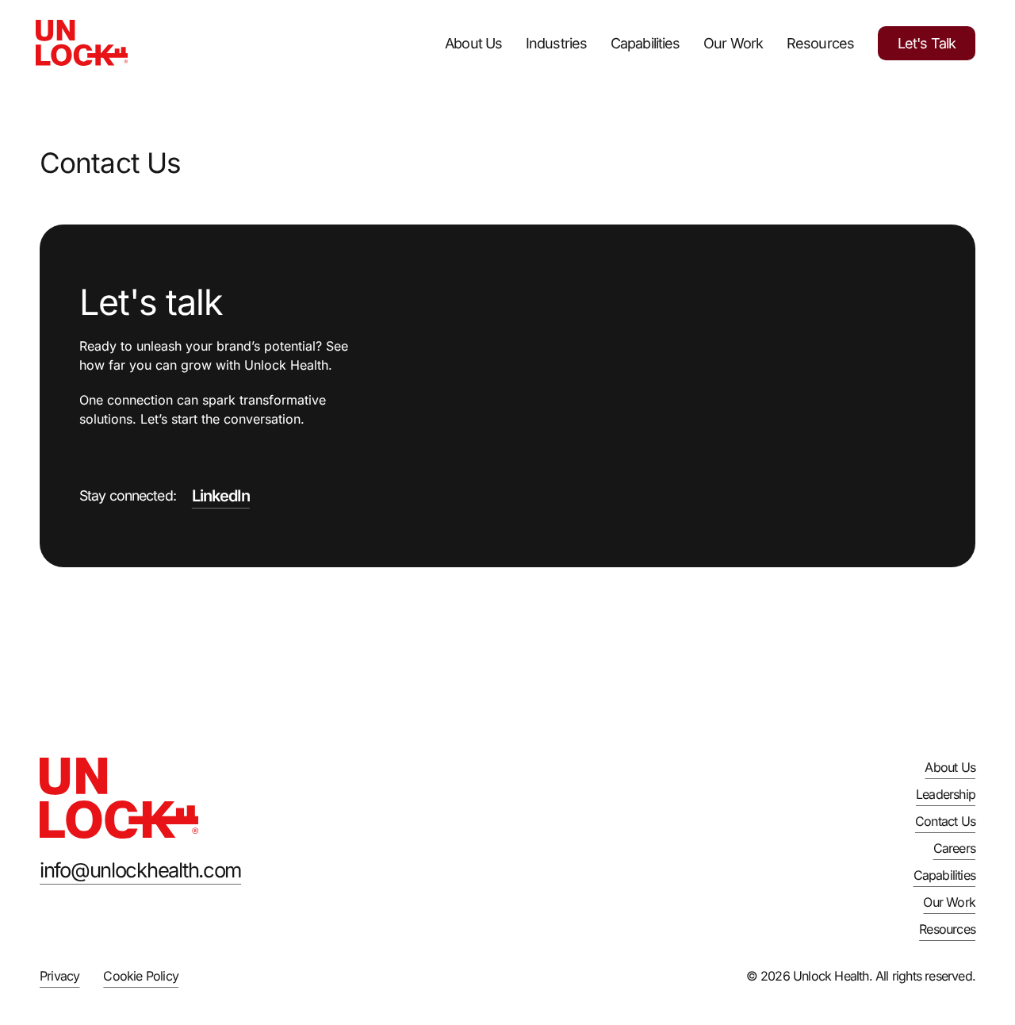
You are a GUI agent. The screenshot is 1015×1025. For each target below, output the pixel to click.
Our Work (733, 43)
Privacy (59, 976)
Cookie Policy (140, 976)
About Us (473, 43)
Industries (556, 43)
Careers (954, 848)
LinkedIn (221, 495)
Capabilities (645, 43)
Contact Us (945, 821)
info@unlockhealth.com (140, 870)
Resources (820, 43)
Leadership (945, 794)
